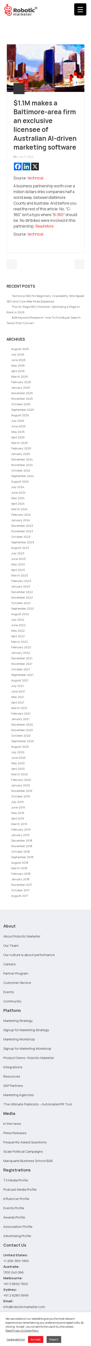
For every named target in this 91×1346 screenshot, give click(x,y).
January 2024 (20, 520)
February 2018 (20, 874)
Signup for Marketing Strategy (26, 1030)
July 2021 (17, 686)
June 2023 (18, 559)
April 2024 (18, 504)
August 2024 (20, 481)
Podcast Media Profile (20, 1189)
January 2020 (20, 785)
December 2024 (22, 459)
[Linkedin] (26, 166)
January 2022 (20, 653)
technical (35, 178)
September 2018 (22, 857)
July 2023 (17, 553)
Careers (9, 964)
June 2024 (18, 492)
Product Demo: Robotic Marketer (28, 1057)
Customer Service (17, 982)
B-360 (58, 214)
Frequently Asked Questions (25, 1142)
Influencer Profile (16, 1198)
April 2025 (18, 437)
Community (12, 1001)
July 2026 (17, 354)
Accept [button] (36, 1339)
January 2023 (20, 586)
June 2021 (18, 691)
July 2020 (17, 752)
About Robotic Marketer (21, 936)
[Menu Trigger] (80, 9)
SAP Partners (13, 1085)
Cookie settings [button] (16, 1339)
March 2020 (19, 774)
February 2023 (21, 581)
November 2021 (21, 664)
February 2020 (21, 780)
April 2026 (18, 371)
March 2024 (19, 509)
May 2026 (18, 365)
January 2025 (20, 454)
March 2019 (19, 824)
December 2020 (22, 724)
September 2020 (22, 741)
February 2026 (21, 382)
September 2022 (22, 608)
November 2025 (22, 399)
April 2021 (17, 702)
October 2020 (20, 736)
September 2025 (22, 410)
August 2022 (20, 614)
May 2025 (18, 432)
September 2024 (22, 476)
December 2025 (22, 393)
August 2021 (19, 680)
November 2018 (21, 846)
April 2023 (18, 570)
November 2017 (21, 885)
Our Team (11, 945)
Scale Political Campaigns (23, 1151)
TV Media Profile (15, 1180)
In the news (12, 1123)
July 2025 (17, 421)
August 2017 (19, 896)
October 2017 (20, 890)
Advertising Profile (17, 1236)
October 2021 (20, 669)
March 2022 (19, 642)
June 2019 (18, 807)
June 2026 (18, 360)
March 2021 (19, 708)
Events (8, 992)
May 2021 (17, 697)
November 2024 (22, 465)
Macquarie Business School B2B (28, 1160)
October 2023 (20, 537)
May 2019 (17, 813)
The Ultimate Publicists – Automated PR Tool (37, 1104)
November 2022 (22, 597)
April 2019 (17, 818)
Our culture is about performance (29, 954)
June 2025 (18, 426)
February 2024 (21, 515)
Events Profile (13, 1208)
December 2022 (22, 592)
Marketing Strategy (18, 1020)
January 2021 (20, 719)
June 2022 (18, 625)
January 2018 (20, 879)
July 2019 (17, 802)
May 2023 (18, 564)
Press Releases (15, 1133)
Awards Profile (14, 1217)
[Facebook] (18, 166)
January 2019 (20, 835)
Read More (45, 226)
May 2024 (18, 498)
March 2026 (19, 376)
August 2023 (20, 548)
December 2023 (22, 526)
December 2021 (21, 658)
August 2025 (20, 415)
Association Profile (17, 1226)
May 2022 (18, 631)
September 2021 (22, 675)
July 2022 (17, 620)
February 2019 (20, 829)
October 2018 (20, 852)
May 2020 (18, 763)
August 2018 (19, 863)
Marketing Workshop (19, 1039)
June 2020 (18, 758)
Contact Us (14, 1245)
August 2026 (20, 349)
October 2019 (20, 796)
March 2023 (19, 575)
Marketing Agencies (18, 1095)
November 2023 (22, 531)
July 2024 (17, 487)
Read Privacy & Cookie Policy (22, 1331)
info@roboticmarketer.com (24, 1306)
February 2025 (21, 448)
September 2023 (22, 542)
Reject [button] (54, 1339)
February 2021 (20, 713)
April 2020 (18, 769)
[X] (35, 166)
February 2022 (21, 647)
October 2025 (20, 404)
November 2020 (22, 730)
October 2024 (20, 470)
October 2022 (20, 603)
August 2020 (20, 747)
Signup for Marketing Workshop (27, 1048)
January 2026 (20, 388)
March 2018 (19, 868)
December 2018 (21, 840)
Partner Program (15, 973)
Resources (11, 1076)
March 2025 (19, 443)
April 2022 (18, 636)
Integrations (12, 1067)
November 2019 (21, 791)
